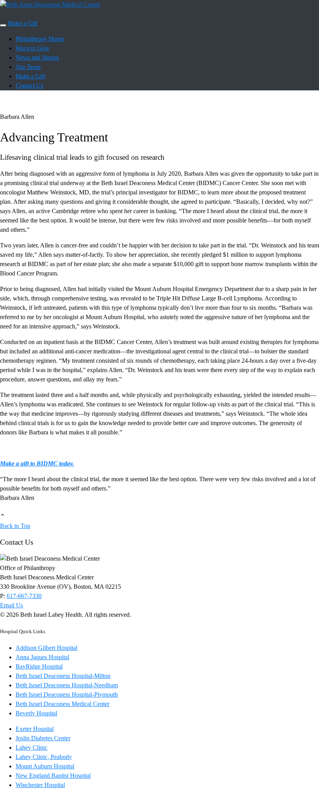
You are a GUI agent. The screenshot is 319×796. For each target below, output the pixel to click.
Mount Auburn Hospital (45, 766)
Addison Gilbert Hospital (46, 647)
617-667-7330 (24, 596)
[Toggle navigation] (3, 25)
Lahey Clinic (31, 747)
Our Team (28, 67)
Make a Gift (22, 23)
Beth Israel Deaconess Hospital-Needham (67, 685)
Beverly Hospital (36, 713)
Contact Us (29, 85)
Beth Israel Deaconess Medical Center (62, 704)
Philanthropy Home (40, 38)
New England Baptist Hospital (53, 775)
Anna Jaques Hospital (42, 657)
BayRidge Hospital (39, 666)
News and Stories (37, 57)
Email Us (11, 605)
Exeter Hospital (35, 728)
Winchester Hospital (40, 785)
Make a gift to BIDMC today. (37, 463)
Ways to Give (32, 48)
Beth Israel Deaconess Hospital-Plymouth (67, 694)
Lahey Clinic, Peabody (44, 757)
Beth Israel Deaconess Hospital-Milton (63, 675)
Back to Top (15, 525)
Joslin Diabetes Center (43, 738)
